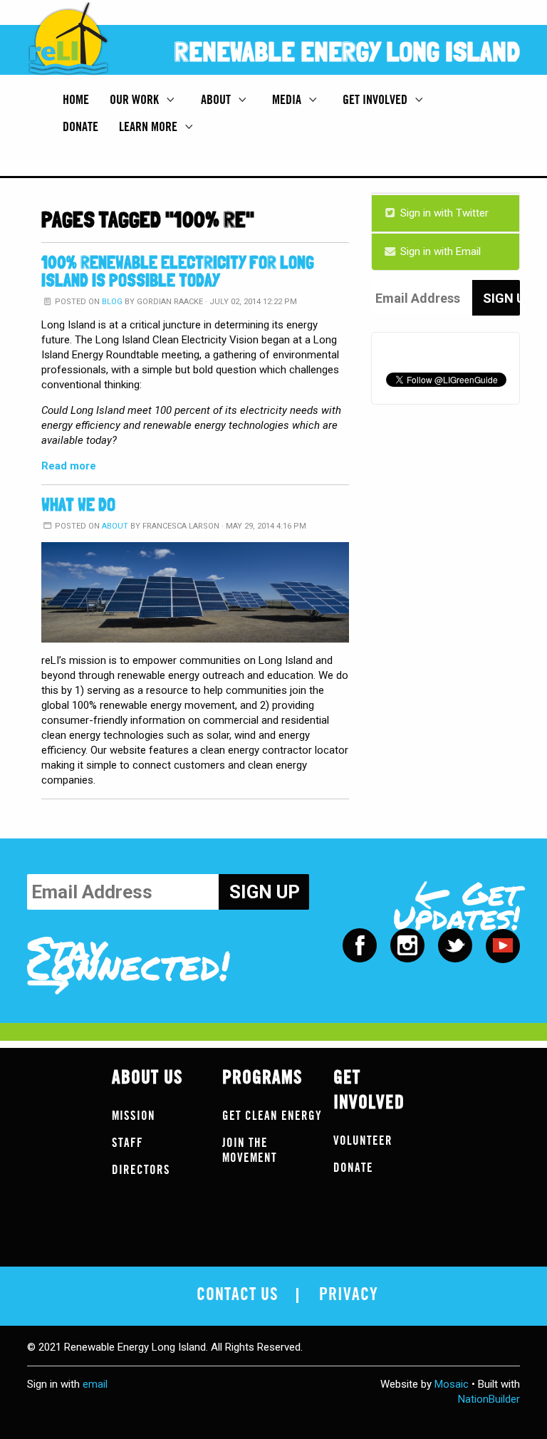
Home (76, 99)
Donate (80, 126)
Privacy (348, 1295)
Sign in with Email (439, 251)
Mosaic (451, 1384)
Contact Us (237, 1295)
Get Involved (376, 99)
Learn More (149, 126)
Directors (141, 1170)
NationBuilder (489, 1399)
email (95, 1384)
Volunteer (362, 1141)
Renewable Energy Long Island (347, 52)
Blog (112, 301)
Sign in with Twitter (443, 213)
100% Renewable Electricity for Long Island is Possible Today (177, 271)
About (217, 99)
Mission (133, 1116)
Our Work (136, 99)
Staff (127, 1143)
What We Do (78, 504)
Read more (68, 465)
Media (288, 99)
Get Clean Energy (272, 1116)
